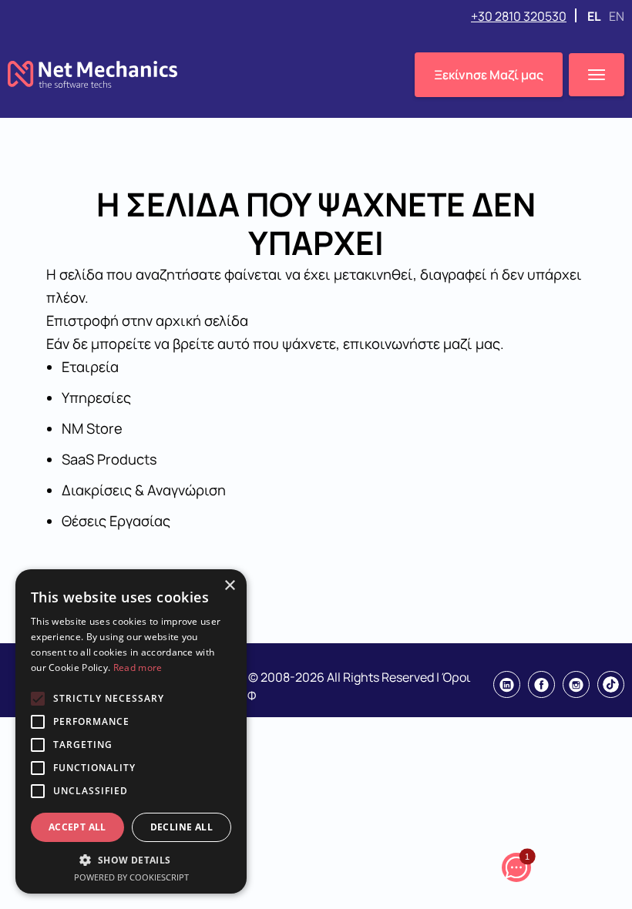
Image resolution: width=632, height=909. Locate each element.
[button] (131, 859)
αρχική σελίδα (202, 320)
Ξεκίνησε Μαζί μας (488, 74)
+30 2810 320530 (518, 16)
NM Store (92, 428)
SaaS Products (109, 459)
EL (595, 16)
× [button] (229, 586)
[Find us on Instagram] (576, 684)
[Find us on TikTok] (610, 684)
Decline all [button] (181, 827)
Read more (138, 667)
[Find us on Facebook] (541, 684)
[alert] (131, 731)
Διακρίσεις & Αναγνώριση (144, 490)
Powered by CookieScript (131, 877)
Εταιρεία (90, 366)
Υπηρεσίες (96, 397)
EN (616, 16)
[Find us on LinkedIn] (506, 684)
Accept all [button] (77, 827)
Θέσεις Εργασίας (116, 521)
